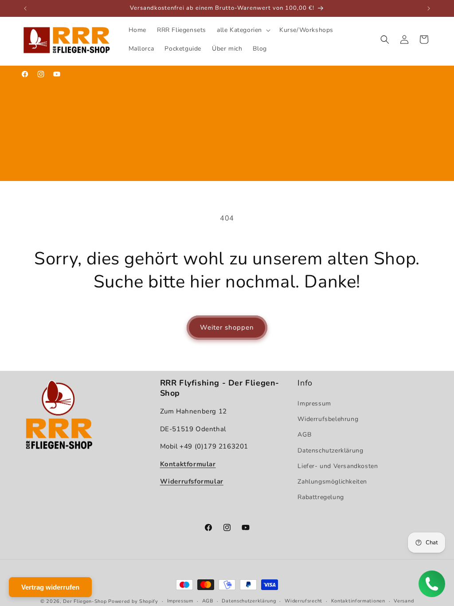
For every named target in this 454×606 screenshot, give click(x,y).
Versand (404, 601)
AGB (304, 434)
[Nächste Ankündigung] (428, 8)
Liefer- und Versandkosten (337, 466)
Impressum (314, 403)
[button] (242, 30)
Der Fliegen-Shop (84, 601)
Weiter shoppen (227, 327)
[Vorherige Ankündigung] (25, 8)
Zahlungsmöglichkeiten (332, 481)
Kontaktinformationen (358, 601)
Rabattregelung (320, 497)
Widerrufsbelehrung (327, 419)
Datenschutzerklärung (330, 450)
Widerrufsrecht (303, 601)
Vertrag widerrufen (50, 587)
